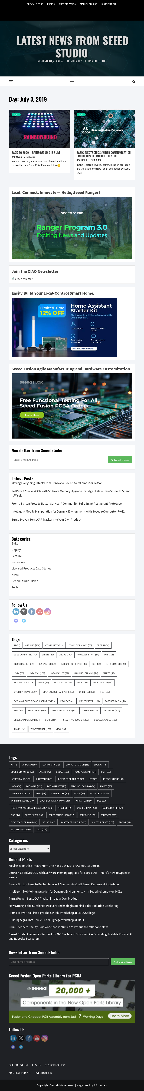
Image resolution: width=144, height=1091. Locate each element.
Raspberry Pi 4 (115, 701)
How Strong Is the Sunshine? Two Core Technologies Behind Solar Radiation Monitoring (63, 906)
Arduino (32, 645)
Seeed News (37, 710)
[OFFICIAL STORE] (59, 12)
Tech (15, 587)
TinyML (19, 729)
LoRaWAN (37, 673)
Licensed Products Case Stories (31, 568)
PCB (105, 691)
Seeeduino (90, 710)
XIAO (61, 729)
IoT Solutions (116, 663)
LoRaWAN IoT (59, 673)
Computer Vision (80, 645)
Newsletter (63, 682)
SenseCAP (111, 710)
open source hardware (58, 691)
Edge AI (103, 645)
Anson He (84, 160)
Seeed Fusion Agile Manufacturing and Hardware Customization (71, 369)
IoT (96, 663)
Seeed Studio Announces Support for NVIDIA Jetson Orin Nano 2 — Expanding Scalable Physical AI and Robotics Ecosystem (70, 936)
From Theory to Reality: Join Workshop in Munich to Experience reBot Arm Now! (59, 927)
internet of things (74, 663)
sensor (51, 719)
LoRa (19, 673)
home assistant (88, 654)
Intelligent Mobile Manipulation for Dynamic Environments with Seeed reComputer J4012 (68, 511)
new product (23, 682)
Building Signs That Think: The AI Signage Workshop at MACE (47, 920)
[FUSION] (65, 12)
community (54, 645)
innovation (47, 663)
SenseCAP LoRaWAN (27, 719)
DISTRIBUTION (109, 4)
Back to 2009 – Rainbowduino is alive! (36, 152)
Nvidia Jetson (102, 682)
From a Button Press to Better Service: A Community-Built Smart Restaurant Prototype (67, 504)
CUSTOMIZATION (67, 4)
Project (67, 701)
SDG (18, 710)
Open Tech (87, 691)
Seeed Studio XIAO (64, 710)
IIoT (109, 654)
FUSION (51, 4)
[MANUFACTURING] (79, 12)
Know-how (18, 562)
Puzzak (18, 156)
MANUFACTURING (88, 4)
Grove (65, 654)
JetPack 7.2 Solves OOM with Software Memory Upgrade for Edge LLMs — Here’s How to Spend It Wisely (71, 493)
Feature (17, 556)
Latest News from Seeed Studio (72, 46)
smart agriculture (76, 719)
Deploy (16, 550)
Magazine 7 (83, 1085)
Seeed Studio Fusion (25, 581)
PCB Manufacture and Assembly (34, 701)
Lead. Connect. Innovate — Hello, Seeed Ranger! (56, 192)
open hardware (25, 691)
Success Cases (105, 719)
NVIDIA (82, 682)
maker (109, 673)
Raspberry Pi (89, 701)
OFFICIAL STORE (35, 4)
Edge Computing (25, 654)
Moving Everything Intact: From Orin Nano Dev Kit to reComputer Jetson (57, 483)
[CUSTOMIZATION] (72, 12)
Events (48, 654)
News (16, 114)
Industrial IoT (24, 663)
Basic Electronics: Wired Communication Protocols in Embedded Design (104, 154)
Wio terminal (41, 729)
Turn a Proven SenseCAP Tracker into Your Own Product (46, 520)
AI (17, 645)
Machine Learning (86, 673)
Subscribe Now (120, 460)
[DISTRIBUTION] (85, 12)
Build (15, 543)
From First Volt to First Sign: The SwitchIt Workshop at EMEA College (52, 913)
